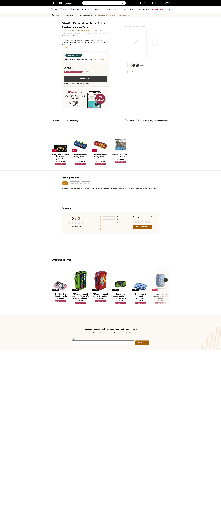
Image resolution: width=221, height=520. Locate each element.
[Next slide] (155, 42)
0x (73, 30)
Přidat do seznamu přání (136, 72)
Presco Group (85, 30)
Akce (147, 9)
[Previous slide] (116, 42)
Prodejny (131, 9)
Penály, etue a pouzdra (85, 15)
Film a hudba (106, 9)
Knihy (55, 9)
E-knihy (65, 9)
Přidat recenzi (142, 227)
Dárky (124, 9)
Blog (139, 9)
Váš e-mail (75, 339)
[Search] (123, 3)
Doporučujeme (131, 120)
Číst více (64, 47)
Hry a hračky (96, 9)
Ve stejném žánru (146, 120)
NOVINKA (55, 290)
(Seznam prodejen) (99, 59)
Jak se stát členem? (87, 71)
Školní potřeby (70, 15)
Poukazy (87, 9)
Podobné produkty (161, 120)
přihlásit (142, 342)
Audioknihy (76, 9)
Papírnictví (116, 9)
